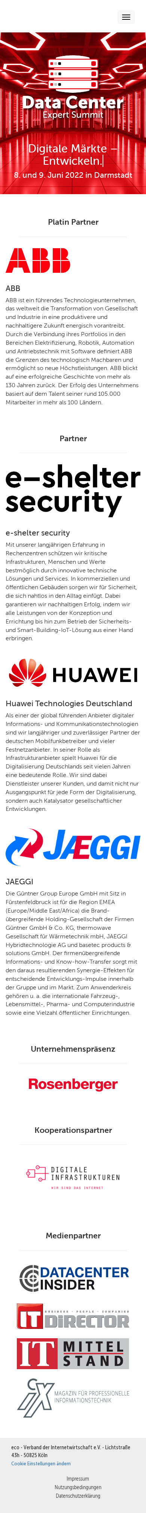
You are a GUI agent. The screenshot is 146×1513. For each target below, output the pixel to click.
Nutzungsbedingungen (78, 1487)
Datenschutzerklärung (78, 1496)
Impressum (78, 1478)
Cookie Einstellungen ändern (41, 1463)
